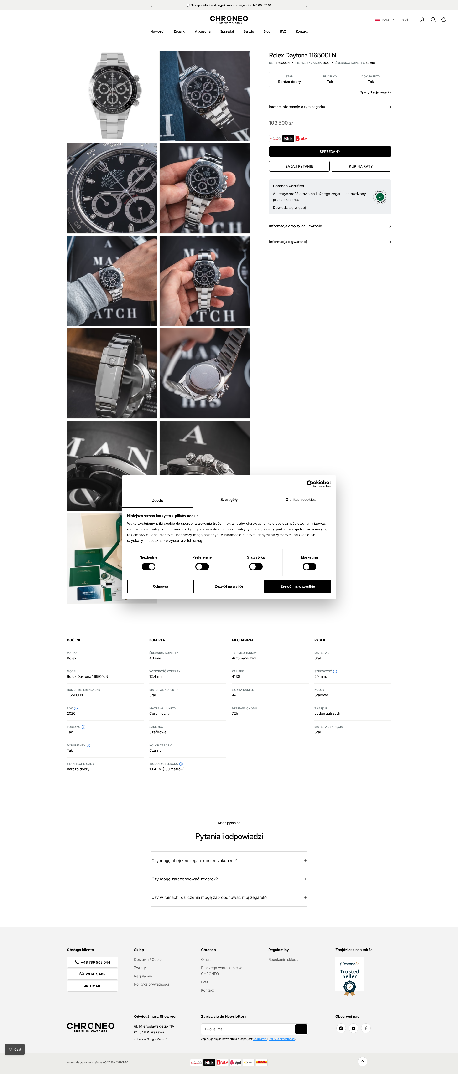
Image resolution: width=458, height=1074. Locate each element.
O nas (206, 959)
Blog (267, 31)
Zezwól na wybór (229, 586)
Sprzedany (330, 151)
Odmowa (160, 586)
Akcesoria (202, 31)
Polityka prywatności (151, 984)
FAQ (283, 31)
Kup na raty (361, 166)
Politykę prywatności (282, 1039)
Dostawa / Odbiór (148, 959)
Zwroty (140, 968)
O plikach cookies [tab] (301, 499)
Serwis (248, 31)
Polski (404, 19)
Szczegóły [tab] (229, 499)
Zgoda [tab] (157, 500)
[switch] (202, 566)
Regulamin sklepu (283, 959)
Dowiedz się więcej (289, 207)
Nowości (157, 31)
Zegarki (179, 31)
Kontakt (302, 31)
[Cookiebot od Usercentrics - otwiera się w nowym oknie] (310, 484)
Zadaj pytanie (299, 166)
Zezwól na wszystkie (298, 586)
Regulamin (143, 976)
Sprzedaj (227, 31)
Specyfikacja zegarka (375, 92)
